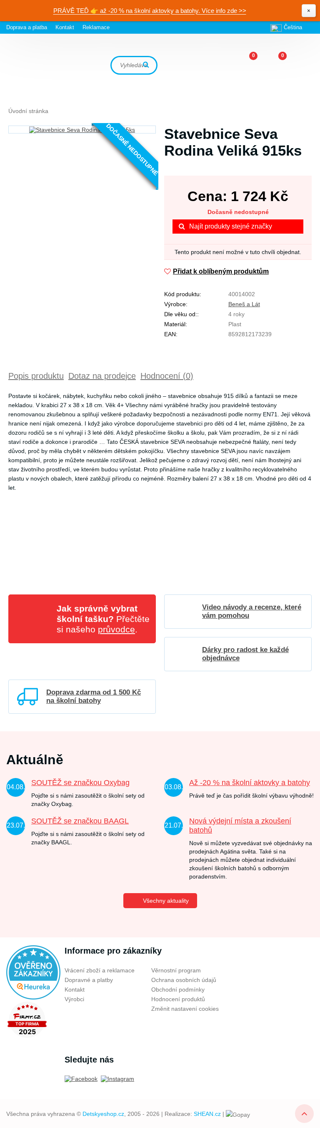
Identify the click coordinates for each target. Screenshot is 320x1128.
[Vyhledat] (147, 65)
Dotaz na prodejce (102, 375)
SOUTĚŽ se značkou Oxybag (80, 782)
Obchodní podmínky (178, 989)
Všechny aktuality (166, 900)
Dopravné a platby (89, 980)
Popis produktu (36, 375)
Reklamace (96, 27)
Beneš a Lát (244, 304)
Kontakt (64, 27)
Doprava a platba (26, 27)
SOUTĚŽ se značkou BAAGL (80, 821)
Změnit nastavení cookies (185, 1008)
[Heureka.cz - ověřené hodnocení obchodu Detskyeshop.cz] (33, 972)
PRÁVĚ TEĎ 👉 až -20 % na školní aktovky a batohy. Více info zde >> (149, 10)
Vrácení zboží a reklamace (100, 970)
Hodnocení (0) (166, 375)
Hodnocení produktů (178, 999)
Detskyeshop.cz (103, 1113)
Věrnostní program (176, 970)
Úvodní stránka (28, 111)
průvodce (116, 629)
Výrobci (74, 999)
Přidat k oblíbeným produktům (221, 271)
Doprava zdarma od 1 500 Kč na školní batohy (93, 696)
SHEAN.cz (207, 1113)
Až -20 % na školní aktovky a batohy (249, 782)
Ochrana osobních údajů (183, 980)
